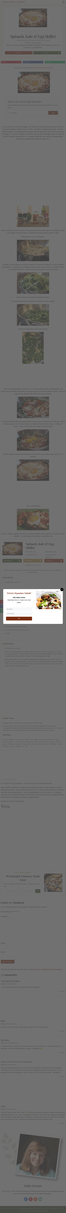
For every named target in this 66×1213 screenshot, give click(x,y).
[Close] (62, 589)
